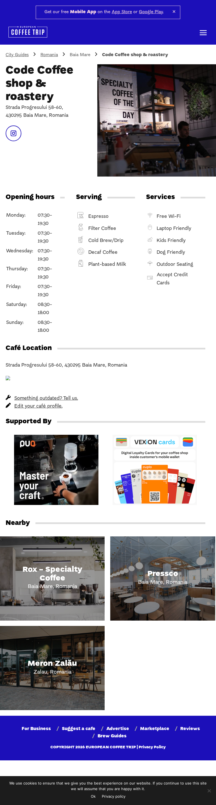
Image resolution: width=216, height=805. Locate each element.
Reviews (190, 729)
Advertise (117, 729)
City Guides (17, 55)
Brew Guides (112, 736)
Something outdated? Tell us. (46, 398)
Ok (93, 796)
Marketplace (154, 729)
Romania (49, 55)
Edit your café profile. (38, 406)
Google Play (151, 12)
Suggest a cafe (78, 729)
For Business (36, 729)
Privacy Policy (152, 747)
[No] (209, 790)
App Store (122, 12)
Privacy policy (113, 796)
